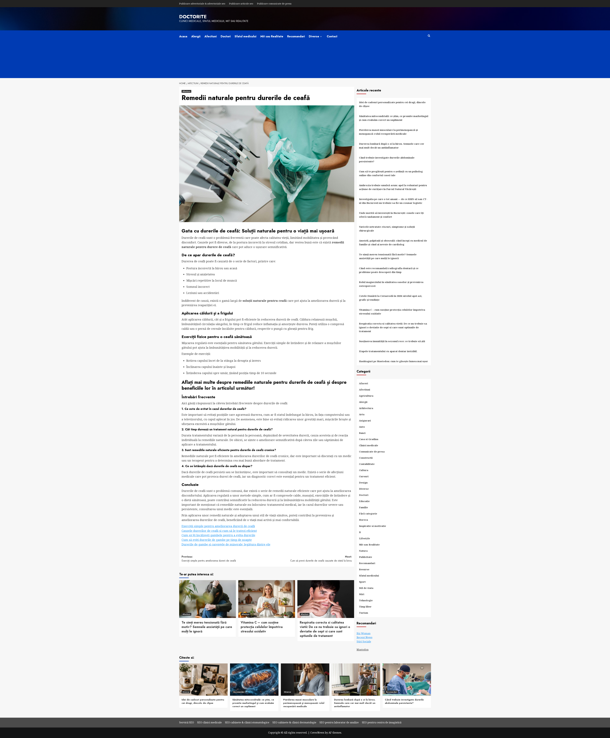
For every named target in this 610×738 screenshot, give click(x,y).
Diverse (314, 36)
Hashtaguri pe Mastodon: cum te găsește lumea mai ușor (393, 361)
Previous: (209, 559)
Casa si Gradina (368, 439)
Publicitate (365, 557)
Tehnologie (366, 600)
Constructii (366, 457)
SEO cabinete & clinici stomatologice (247, 722)
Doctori (226, 36)
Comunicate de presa (372, 451)
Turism (363, 612)
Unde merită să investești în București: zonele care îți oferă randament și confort (391, 214)
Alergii (195, 36)
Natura (363, 550)
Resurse (364, 569)
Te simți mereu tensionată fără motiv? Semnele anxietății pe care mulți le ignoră (207, 627)
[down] (321, 36)
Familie (363, 507)
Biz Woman (363, 633)
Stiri (361, 594)
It (360, 532)
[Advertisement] (305, 63)
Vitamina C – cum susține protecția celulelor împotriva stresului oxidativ (262, 627)
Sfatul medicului (245, 36)
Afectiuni (210, 36)
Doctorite (193, 16)
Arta (361, 414)
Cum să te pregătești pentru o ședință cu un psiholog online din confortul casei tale (391, 173)
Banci (362, 433)
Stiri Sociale (364, 641)
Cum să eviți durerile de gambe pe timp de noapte (217, 540)
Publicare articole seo (241, 3)
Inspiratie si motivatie (372, 526)
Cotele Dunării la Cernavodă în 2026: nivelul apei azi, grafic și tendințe (390, 297)
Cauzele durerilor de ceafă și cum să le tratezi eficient (219, 531)
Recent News (364, 637)
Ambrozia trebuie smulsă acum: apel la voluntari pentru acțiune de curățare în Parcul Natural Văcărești (393, 187)
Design (363, 482)
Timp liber (365, 606)
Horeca (363, 519)
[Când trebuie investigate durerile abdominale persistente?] (407, 679)
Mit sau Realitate (271, 36)
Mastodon (363, 649)
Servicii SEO (186, 722)
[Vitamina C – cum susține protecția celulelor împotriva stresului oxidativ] (266, 599)
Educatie (364, 501)
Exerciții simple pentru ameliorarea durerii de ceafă (218, 526)
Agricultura (366, 395)
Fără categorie (368, 513)
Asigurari (365, 420)
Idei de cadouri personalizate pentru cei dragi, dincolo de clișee (392, 104)
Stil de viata (366, 588)
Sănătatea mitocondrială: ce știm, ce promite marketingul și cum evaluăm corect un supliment (393, 117)
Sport (362, 581)
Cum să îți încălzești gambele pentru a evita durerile (218, 535)
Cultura (363, 470)
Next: (321, 559)
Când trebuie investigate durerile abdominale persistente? (386, 159)
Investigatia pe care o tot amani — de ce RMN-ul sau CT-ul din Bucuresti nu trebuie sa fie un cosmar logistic (393, 200)
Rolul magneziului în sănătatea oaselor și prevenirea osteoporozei (391, 283)
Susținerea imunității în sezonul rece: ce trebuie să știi (392, 341)
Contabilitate (367, 464)
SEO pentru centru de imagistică (381, 722)
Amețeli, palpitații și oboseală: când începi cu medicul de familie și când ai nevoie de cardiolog (393, 242)
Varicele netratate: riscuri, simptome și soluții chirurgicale (387, 228)
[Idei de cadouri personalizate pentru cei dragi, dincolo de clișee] (203, 679)
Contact (332, 36)
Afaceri (363, 383)
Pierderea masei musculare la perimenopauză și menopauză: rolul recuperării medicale (388, 131)
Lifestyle (364, 538)
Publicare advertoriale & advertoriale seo (202, 3)
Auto (362, 426)
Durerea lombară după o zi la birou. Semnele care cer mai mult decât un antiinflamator (391, 145)
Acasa (183, 36)
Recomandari (296, 36)
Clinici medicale (368, 445)
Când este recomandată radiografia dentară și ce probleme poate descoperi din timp (388, 270)
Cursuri (364, 476)
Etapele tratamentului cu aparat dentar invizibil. (388, 351)
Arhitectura (366, 408)
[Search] (429, 36)
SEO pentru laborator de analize (339, 722)
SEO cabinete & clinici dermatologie (294, 722)
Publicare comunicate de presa (274, 3)
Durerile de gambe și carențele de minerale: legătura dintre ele (226, 544)
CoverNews (317, 732)
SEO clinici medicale (209, 722)
